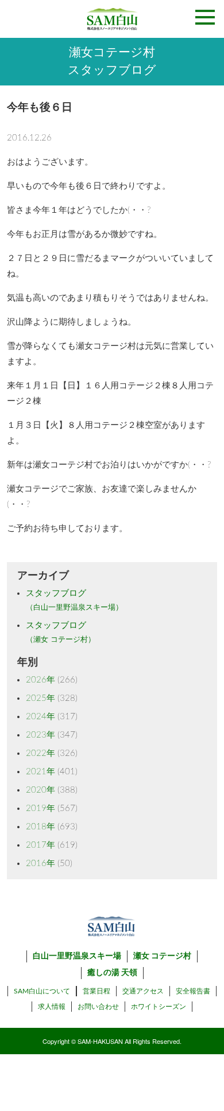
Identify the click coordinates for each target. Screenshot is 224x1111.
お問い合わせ (98, 1006)
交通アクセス (143, 991)
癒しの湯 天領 (112, 973)
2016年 (40, 863)
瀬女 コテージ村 (162, 956)
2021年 (40, 771)
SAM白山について (42, 991)
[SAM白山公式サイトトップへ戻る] (112, 19)
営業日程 (96, 991)
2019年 (40, 808)
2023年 (40, 735)
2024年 (40, 716)
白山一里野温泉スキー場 (77, 956)
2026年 (40, 680)
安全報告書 (193, 991)
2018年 (40, 826)
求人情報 (51, 1006)
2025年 (40, 698)
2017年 (40, 845)
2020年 (40, 790)
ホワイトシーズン (158, 1006)
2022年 (40, 753)
